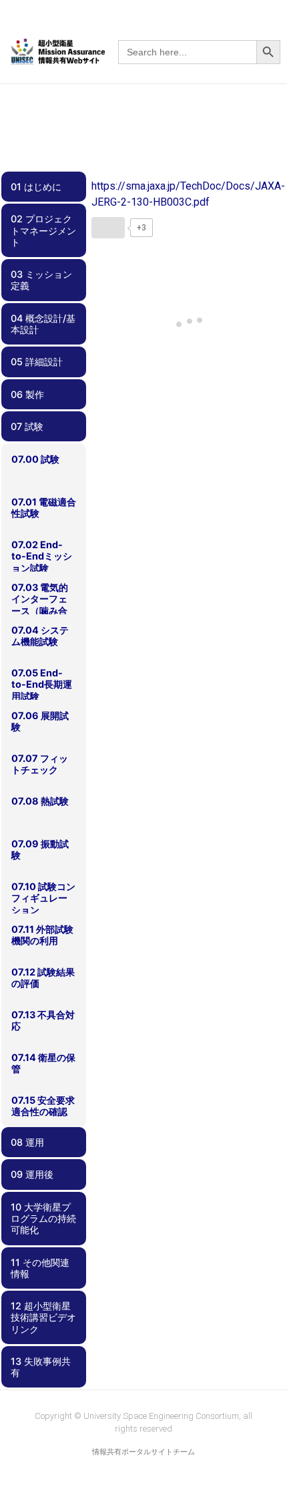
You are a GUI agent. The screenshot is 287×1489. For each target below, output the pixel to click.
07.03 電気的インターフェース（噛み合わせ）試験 (39, 605)
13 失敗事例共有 (41, 1366)
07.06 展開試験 (40, 721)
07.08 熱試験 (40, 801)
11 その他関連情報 (40, 1268)
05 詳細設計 (37, 361)
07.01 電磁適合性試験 (43, 507)
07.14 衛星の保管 (43, 1063)
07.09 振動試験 (40, 849)
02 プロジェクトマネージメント (43, 230)
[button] (271, 30)
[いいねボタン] (108, 227)
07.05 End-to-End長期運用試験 (41, 684)
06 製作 (27, 394)
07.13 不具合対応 (43, 1020)
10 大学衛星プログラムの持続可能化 (43, 1218)
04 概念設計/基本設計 (43, 323)
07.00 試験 (35, 459)
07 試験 (27, 426)
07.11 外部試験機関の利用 (42, 934)
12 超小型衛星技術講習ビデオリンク (43, 1317)
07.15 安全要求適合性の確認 (43, 1105)
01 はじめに (36, 186)
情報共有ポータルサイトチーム (143, 1452)
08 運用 (27, 1142)
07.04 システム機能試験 (40, 635)
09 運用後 (32, 1174)
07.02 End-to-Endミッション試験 (41, 556)
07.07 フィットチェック (39, 764)
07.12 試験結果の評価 (43, 977)
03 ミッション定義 (41, 279)
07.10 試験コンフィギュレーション (43, 898)
